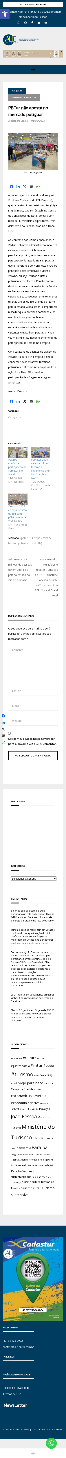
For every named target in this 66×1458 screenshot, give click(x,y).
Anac (36, 1075)
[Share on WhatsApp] (38, 186)
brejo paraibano (30, 1083)
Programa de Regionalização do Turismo (31, 1154)
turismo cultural (31, 1182)
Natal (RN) (36, 543)
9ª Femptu (35, 538)
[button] (5, 14)
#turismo (22, 1074)
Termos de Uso (12, 1394)
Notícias (17, 91)
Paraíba (40, 1147)
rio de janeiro (46, 1159)
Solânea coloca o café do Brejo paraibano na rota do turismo (32, 919)
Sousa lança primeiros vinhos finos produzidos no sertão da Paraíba (32, 998)
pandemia (24, 1148)
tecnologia (16, 1182)
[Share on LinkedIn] (18, 186)
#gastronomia (20, 1066)
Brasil (14, 1083)
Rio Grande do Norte (22, 1165)
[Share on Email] (31, 186)
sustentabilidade (21, 1177)
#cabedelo (16, 1058)
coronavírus (21, 1095)
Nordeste (47, 1138)
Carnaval (38, 1089)
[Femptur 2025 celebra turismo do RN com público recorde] (17, 499)
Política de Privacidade (16, 1387)
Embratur (16, 1109)
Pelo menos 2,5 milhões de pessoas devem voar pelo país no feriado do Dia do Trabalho (20, 570)
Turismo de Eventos (24, 97)
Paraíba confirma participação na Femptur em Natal (17, 467)
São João (36, 1176)
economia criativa (25, 1102)
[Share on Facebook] (11, 186)
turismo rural (31, 1188)
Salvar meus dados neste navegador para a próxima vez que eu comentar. (32, 741)
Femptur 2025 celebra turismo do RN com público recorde (17, 512)
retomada (33, 1159)
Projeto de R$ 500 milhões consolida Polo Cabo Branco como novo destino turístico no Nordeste (32, 1015)
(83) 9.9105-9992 (13, 1340)
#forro (40, 1058)
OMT (13, 1148)
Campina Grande (22, 1089)
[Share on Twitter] (24, 186)
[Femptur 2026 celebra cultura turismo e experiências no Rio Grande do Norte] (40, 452)
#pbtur (23, 538)
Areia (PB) (46, 1075)
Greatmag (43, 1429)
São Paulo (46, 1177)
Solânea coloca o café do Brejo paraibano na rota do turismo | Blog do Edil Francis (32, 914)
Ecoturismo (45, 1103)
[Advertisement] (33, 830)
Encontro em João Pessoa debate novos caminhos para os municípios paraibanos (32, 980)
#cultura (29, 1058)
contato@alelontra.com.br (18, 1347)
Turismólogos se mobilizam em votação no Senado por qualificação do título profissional (33, 933)
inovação (44, 1109)
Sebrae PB (29, 1171)
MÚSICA (36, 1138)
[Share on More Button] (33, 1453)
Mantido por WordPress (16, 1429)
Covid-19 (39, 1096)
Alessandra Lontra (18, 120)
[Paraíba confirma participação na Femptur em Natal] (17, 452)
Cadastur (49, 1083)
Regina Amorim (19, 1159)
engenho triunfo (30, 1109)
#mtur (36, 1065)
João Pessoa (24, 1116)
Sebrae (39, 1165)
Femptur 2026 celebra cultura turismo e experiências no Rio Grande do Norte (40, 469)
